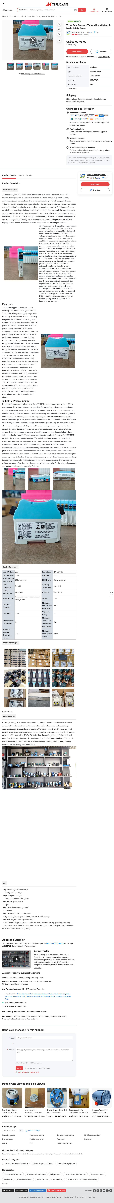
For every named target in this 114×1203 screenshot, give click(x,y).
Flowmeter (17, 996)
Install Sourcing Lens (58, 1190)
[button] (3, 3)
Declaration (80, 1197)
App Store (7, 1190)
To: (13, 1044)
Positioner (87, 1139)
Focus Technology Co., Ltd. (41, 1197)
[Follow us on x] (98, 1190)
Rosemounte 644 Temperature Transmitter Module (33, 1112)
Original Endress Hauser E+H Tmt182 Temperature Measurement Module (57, 1112)
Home (4, 16)
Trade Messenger (37, 1190)
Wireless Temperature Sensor (42, 1164)
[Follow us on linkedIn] (110, 1190)
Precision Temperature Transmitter (16, 1164)
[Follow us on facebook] (94, 1190)
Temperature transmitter (65, 1135)
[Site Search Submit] (82, 10)
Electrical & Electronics (16, 16)
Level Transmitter (59, 994)
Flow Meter (61, 1139)
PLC (38, 996)
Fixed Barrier (8, 1179)
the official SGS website (55, 943)
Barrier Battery (58, 1179)
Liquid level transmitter (92, 1135)
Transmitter (31, 16)
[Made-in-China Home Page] (57, 4)
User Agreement (69, 1197)
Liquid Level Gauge (48, 996)
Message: (11, 1050)
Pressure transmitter (37, 1135)
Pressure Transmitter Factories (75, 1174)
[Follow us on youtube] (104, 1190)
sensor (4, 1143)
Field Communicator (29, 996)
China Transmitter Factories (36, 1174)
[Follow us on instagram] (101, 1190)
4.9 (90, 178)
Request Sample (104, 57)
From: (12, 1038)
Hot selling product (8, 1135)
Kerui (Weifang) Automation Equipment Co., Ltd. (78, 32)
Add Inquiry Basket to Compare (33, 73)
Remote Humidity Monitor (66, 1164)
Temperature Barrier (97, 1174)
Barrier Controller (43, 1179)
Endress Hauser (7, 1139)
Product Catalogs (33, 1130)
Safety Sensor (55, 1174)
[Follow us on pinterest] (107, 1190)
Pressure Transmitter (25, 994)
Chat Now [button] (103, 52)
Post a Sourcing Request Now (27, 1072)
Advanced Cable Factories (13, 1174)
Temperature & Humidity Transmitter (49, 16)
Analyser (59, 996)
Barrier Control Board (24, 1179)
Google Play (21, 1190)
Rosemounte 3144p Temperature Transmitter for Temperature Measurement (79, 1112)
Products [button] (22, 10)
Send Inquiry (77, 51)
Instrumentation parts (64, 1143)
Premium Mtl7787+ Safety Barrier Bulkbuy (82, 1179)
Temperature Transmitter (43, 994)
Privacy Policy (91, 1197)
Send (19, 1068)
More (4, 1183)
